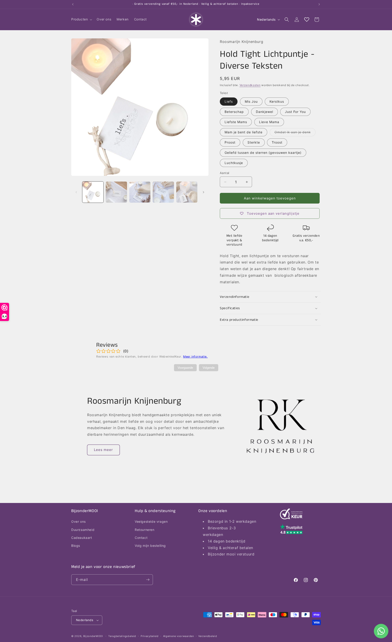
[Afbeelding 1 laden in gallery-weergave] (92, 192)
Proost (230, 142)
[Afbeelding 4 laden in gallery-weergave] (163, 192)
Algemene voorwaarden (178, 636)
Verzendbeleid (207, 636)
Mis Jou (251, 101)
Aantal (224, 173)
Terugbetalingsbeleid (122, 636)
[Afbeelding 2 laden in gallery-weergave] (116, 192)
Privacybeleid (150, 636)
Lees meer (103, 450)
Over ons (78, 521)
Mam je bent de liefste (243, 132)
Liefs (229, 101)
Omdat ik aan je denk (295, 133)
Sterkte (253, 142)
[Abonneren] (148, 579)
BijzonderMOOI (93, 636)
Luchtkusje (234, 163)
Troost (277, 142)
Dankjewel (264, 112)
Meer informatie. (195, 356)
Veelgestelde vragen (151, 521)
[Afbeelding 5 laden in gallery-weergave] (186, 192)
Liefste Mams (236, 122)
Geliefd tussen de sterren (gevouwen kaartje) (263, 152)
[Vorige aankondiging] (73, 4)
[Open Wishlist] (307, 20)
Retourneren (144, 530)
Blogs (75, 545)
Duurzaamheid (82, 530)
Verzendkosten (250, 85)
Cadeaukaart (81, 538)
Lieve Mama (269, 122)
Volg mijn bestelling (150, 545)
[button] (81, 19)
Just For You (295, 112)
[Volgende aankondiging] (319, 4)
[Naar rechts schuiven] (203, 192)
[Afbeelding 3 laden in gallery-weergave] (139, 192)
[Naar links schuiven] (76, 192)
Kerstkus (277, 101)
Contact (141, 538)
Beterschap (234, 112)
